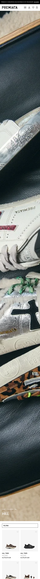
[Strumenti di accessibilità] (31, 577)
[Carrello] (37, 8)
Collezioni (10, 509)
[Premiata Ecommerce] (9, 8)
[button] (18, 531)
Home (3, 509)
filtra (6, 525)
